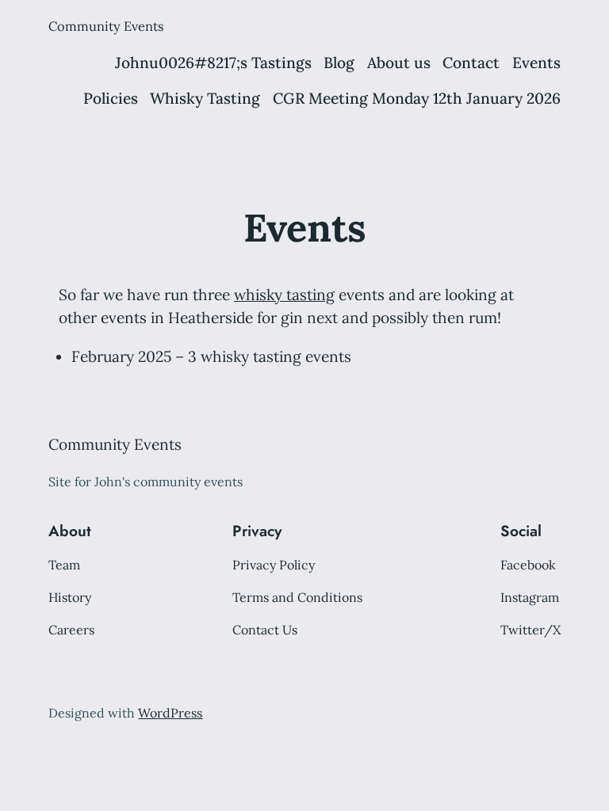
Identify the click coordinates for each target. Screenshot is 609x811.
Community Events (106, 25)
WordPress (170, 713)
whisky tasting (284, 294)
